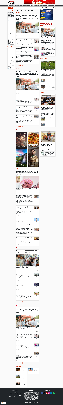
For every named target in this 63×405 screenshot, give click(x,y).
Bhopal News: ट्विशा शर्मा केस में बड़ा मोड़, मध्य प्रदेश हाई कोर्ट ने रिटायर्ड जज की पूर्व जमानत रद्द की (21, 377)
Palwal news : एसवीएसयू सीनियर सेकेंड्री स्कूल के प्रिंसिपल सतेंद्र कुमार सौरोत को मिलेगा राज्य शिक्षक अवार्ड (11, 25)
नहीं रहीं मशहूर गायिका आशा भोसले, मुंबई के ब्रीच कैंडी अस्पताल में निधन (33, 370)
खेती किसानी (39, 5)
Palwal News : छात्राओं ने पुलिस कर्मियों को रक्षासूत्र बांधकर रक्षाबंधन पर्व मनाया (11, 33)
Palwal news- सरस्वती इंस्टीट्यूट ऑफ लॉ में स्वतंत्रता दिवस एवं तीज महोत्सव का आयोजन (49, 153)
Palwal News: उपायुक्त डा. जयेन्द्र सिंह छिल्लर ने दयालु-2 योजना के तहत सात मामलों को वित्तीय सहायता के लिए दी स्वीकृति (11, 40)
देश (14, 5)
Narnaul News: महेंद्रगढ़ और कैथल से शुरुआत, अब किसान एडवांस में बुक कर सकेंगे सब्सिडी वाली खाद (47, 71)
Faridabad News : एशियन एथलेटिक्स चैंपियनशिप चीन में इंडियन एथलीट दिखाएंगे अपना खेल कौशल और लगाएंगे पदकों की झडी (24, 293)
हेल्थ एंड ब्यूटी (32, 5)
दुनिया (17, 5)
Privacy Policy (35, 402)
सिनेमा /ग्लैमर (43, 5)
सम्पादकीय (51, 5)
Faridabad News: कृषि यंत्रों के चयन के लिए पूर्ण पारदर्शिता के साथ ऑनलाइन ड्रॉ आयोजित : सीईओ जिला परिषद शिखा (48, 87)
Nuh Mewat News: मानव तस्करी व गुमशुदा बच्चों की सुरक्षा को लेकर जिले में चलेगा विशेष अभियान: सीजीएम (23, 274)
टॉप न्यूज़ (12, 5)
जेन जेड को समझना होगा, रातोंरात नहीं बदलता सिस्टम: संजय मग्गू (11, 51)
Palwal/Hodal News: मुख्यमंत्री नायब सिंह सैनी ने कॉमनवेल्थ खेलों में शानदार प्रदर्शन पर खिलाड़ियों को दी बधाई (24, 229)
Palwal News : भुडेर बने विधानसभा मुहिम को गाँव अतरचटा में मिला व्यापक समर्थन (50, 119)
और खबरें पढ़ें (19, 65)
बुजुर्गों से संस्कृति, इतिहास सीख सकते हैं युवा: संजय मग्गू (11, 61)
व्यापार (35, 5)
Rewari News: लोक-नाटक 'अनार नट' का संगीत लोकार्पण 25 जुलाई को (21, 370)
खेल (28, 5)
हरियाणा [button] (20, 5)
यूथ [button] (48, 5)
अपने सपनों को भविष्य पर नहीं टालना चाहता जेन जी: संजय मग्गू (11, 56)
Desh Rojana (36, 404)
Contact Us (30, 402)
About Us (26, 402)
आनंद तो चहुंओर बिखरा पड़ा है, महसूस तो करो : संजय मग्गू (11, 66)
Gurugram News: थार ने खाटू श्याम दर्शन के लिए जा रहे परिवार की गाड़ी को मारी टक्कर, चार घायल (24, 284)
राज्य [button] (22, 5)
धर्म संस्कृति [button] (25, 5)
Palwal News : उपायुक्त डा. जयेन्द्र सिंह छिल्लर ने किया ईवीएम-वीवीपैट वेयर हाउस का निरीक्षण (50, 124)
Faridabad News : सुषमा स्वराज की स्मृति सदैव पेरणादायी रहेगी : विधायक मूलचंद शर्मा (26, 251)
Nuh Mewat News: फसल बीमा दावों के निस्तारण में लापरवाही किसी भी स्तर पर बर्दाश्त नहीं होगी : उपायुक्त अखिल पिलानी (48, 81)
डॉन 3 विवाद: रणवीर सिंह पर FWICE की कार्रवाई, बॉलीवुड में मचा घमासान (21, 384)
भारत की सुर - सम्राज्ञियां (21, 146)
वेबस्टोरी (55, 5)
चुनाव (47, 5)
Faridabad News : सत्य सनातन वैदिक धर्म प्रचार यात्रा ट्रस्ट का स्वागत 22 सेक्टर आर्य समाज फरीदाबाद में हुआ (47, 144)
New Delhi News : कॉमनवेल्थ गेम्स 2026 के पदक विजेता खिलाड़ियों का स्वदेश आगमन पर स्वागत (24, 238)
